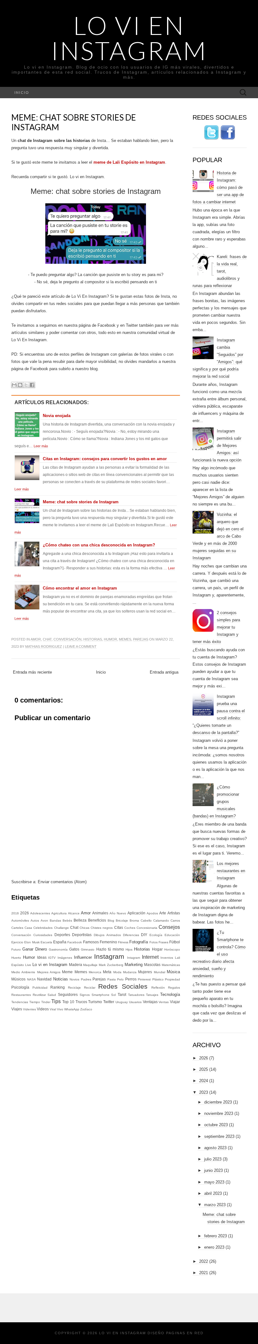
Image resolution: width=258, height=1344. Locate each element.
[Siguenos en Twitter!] (211, 132)
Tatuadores (136, 995)
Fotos (153, 942)
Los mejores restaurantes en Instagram (231, 870)
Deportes (62, 935)
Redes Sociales (123, 986)
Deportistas (82, 935)
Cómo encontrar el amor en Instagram (80, 588)
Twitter (108, 1002)
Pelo (120, 979)
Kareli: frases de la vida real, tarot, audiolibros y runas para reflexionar (220, 271)
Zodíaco (86, 1009)
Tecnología (170, 994)
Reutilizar (39, 995)
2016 (15, 913)
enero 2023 (214, 1247)
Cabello (146, 920)
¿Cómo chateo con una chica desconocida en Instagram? (99, 545)
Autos (35, 920)
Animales (100, 913)
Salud (52, 995)
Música (173, 971)
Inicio (21, 92)
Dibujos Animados (107, 935)
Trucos (81, 1002)
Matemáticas (171, 965)
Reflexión (158, 987)
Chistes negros (102, 927)
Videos (43, 1009)
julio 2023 (213, 1159)
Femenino (108, 942)
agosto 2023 (215, 1147)
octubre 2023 (216, 1124)
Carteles (17, 927)
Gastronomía (58, 949)
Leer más (41, 446)
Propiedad (172, 979)
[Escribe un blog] (20, 385)
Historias (92, 639)
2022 (203, 1261)
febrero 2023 (215, 1236)
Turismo (95, 1002)
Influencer (83, 957)
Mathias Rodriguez (43, 646)
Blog (111, 920)
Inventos (166, 957)
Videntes (29, 1009)
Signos (85, 995)
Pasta (111, 979)
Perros (131, 979)
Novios (74, 979)
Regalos (174, 987)
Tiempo (34, 1002)
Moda (117, 972)
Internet (150, 957)
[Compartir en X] (26, 385)
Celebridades (43, 927)
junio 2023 (213, 1170)
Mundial (159, 972)
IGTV (52, 957)
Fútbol (174, 942)
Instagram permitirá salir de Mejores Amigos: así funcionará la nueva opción (217, 445)
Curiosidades (42, 935)
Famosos (91, 942)
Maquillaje (90, 965)
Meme (67, 972)
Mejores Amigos (48, 972)
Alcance (74, 913)
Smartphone (100, 995)
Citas (118, 927)
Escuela (46, 942)
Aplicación (136, 913)
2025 (203, 1069)
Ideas (42, 957)
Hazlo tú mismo (110, 949)
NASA (31, 979)
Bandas (55, 920)
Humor (110, 639)
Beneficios (97, 920)
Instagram (109, 956)
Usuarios (135, 1002)
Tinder (45, 1002)
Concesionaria (147, 927)
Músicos (18, 979)
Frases (163, 942)
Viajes (16, 1009)
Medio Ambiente (23, 972)
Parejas (140, 639)
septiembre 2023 (219, 1136)
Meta (107, 972)
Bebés (67, 920)
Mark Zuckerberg (111, 965)
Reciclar (89, 987)
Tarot (122, 994)
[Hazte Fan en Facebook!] (227, 132)
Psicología (20, 987)
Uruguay (121, 1002)
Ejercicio (17, 942)
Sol (113, 995)
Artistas (173, 913)
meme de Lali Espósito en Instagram (129, 162)
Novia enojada (56, 415)
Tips (56, 1001)
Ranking (57, 987)
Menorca (95, 972)
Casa (28, 927)
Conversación (67, 639)
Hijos (129, 949)
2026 (24, 913)
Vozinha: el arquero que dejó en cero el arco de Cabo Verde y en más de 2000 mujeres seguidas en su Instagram (218, 536)
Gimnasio (87, 949)
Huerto (16, 957)
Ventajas (150, 1002)
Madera (75, 965)
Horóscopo (172, 949)
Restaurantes (21, 995)
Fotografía (138, 942)
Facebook (74, 942)
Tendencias (19, 1002)
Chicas (84, 927)
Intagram (133, 957)
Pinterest (144, 979)
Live (28, 965)
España (59, 942)
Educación (172, 935)
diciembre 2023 (218, 1102)
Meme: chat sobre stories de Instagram (73, 122)
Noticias (60, 979)
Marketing (134, 964)
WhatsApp (71, 1009)
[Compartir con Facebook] (32, 385)
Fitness (123, 942)
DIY (144, 935)
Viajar (175, 1002)
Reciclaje (74, 987)
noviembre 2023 (218, 1113)
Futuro (16, 949)
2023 (203, 1092)
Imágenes (65, 957)
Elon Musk (31, 942)
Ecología (155, 935)
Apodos (152, 913)
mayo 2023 (214, 1182)
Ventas (164, 1002)
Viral (53, 1009)
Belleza (80, 920)
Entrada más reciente (32, 672)
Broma (134, 920)
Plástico (158, 979)
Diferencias (131, 935)
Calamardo (161, 920)
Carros (175, 920)
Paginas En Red (185, 1333)
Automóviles (20, 920)
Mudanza (130, 972)
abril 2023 (213, 1193)
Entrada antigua (164, 672)
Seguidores (68, 994)
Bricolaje (122, 920)
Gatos (74, 949)
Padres (86, 979)
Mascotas (152, 965)
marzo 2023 (215, 1204)
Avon (44, 920)
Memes (125, 639)
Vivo (60, 1009)
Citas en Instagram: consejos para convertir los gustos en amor (105, 458)
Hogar (157, 949)
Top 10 (68, 1002)
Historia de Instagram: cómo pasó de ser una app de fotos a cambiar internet (218, 187)
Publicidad (40, 987)
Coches (129, 927)
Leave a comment (81, 646)
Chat (47, 639)
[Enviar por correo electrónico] (14, 385)
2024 (203, 1080)
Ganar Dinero (34, 949)
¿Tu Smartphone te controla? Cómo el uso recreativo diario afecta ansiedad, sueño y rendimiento (219, 954)
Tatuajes (152, 995)
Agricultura (59, 913)
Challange (61, 927)
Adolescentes (40, 913)
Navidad (44, 979)
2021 (203, 1272)
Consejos (169, 927)
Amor (36, 639)
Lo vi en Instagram (129, 37)
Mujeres (145, 972)
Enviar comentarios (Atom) (62, 881)
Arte (162, 913)
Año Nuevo (117, 913)
